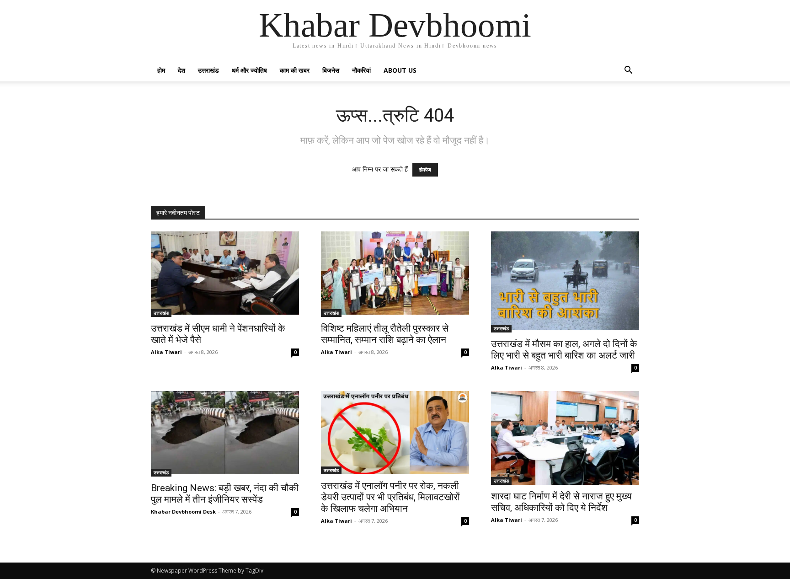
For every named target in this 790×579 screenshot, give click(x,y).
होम (161, 70)
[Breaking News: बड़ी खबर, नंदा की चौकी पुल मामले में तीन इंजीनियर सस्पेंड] (225, 434)
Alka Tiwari (166, 351)
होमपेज (425, 169)
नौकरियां (361, 70)
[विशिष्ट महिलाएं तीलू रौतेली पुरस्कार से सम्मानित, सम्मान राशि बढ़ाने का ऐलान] (395, 274)
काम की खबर (295, 70)
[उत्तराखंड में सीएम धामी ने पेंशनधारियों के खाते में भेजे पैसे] (225, 274)
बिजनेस (330, 70)
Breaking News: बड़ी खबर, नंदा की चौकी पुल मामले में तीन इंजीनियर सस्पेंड (225, 493)
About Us (400, 70)
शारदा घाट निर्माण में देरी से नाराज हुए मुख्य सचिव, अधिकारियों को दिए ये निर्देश (561, 502)
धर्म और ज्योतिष (249, 70)
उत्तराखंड (208, 70)
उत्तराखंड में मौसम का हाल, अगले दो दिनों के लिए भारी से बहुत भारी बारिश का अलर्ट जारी (564, 349)
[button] (628, 71)
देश (181, 70)
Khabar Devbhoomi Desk (183, 511)
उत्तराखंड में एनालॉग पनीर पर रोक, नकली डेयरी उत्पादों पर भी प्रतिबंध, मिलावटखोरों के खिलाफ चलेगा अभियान (390, 497)
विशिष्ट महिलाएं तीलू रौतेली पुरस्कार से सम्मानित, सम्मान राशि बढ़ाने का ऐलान (384, 334)
